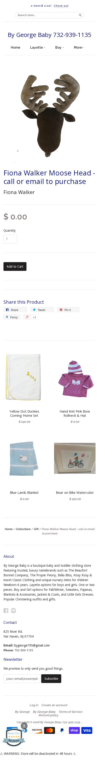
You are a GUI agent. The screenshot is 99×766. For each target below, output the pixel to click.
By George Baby (44, 711)
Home (15, 47)
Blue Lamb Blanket (24, 492)
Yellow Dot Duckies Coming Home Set (24, 413)
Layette (37, 47)
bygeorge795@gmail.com (32, 645)
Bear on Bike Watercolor (75, 492)
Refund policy (48, 715)
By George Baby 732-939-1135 (49, 35)
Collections (23, 529)
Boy (58, 47)
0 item (41, 5)
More (78, 47)
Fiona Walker (19, 192)
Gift (36, 529)
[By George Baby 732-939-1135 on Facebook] (6, 610)
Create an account (54, 705)
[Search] (80, 15)
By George (22, 711)
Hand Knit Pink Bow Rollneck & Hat (75, 413)
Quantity (9, 230)
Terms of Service (70, 711)
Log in (33, 705)
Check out (61, 5)
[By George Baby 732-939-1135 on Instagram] (13, 610)
